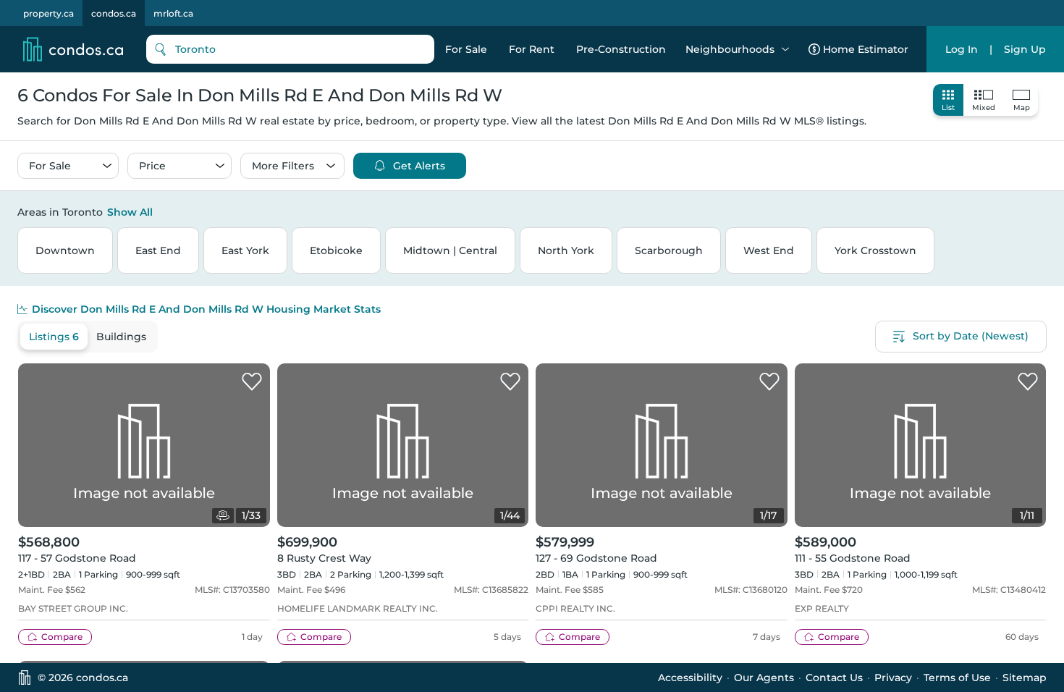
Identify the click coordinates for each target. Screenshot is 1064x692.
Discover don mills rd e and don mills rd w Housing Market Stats (206, 309)
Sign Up (1025, 49)
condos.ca (113, 13)
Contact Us (834, 677)
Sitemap (1024, 677)
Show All (130, 212)
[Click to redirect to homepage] (73, 49)
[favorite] (251, 382)
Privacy (893, 677)
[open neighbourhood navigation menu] (785, 49)
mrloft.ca (173, 13)
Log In (961, 49)
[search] (290, 49)
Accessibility (690, 677)
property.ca (48, 13)
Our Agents (764, 677)
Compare (62, 636)
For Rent (531, 49)
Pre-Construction (621, 49)
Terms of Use (957, 677)
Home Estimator (865, 49)
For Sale (466, 49)
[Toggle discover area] (1044, 211)
